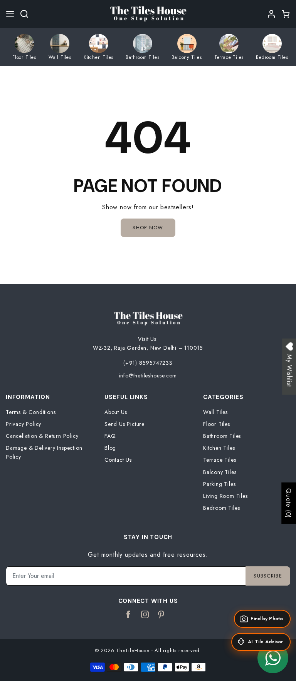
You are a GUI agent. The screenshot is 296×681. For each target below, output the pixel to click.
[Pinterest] (161, 615)
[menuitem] (24, 47)
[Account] (271, 14)
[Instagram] (145, 615)
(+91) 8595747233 (148, 363)
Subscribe (268, 575)
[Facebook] (128, 615)
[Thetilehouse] (148, 13)
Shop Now (148, 227)
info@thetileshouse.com (148, 375)
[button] (10, 14)
